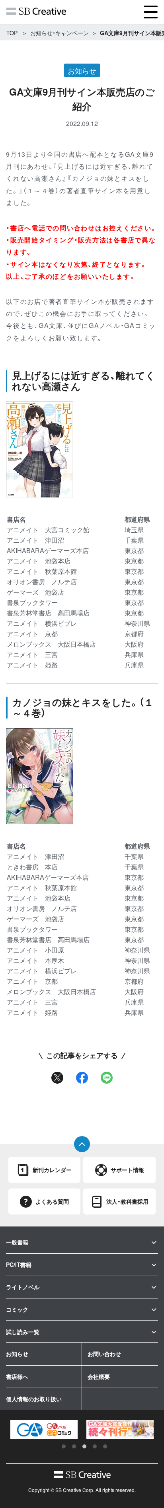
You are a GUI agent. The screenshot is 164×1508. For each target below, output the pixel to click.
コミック (17, 1309)
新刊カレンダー (52, 1170)
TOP (12, 33)
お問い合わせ (104, 1353)
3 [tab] (84, 1446)
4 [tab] (95, 1446)
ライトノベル (22, 1287)
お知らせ (17, 1353)
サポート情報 (127, 1170)
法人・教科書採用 (127, 1201)
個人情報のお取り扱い (34, 1398)
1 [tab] (64, 1446)
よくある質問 (52, 1201)
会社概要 (99, 1376)
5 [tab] (105, 1446)
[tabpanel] (44, 1429)
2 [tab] (74, 1446)
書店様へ (17, 1376)
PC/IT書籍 (18, 1264)
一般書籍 (17, 1242)
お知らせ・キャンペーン (59, 33)
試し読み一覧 (22, 1332)
